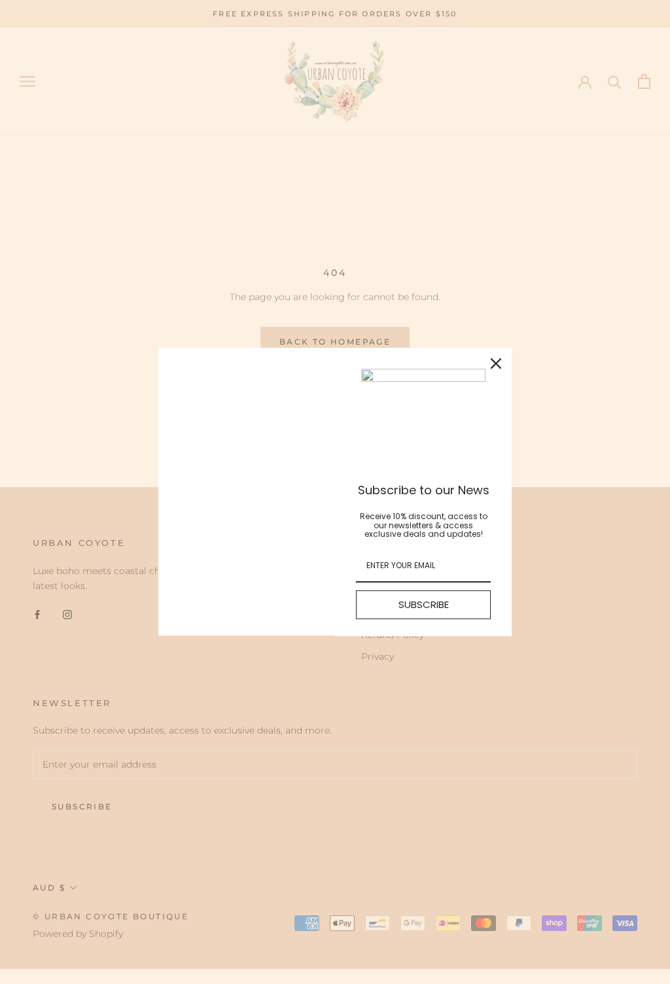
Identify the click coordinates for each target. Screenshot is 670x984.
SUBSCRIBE (423, 604)
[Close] (496, 363)
